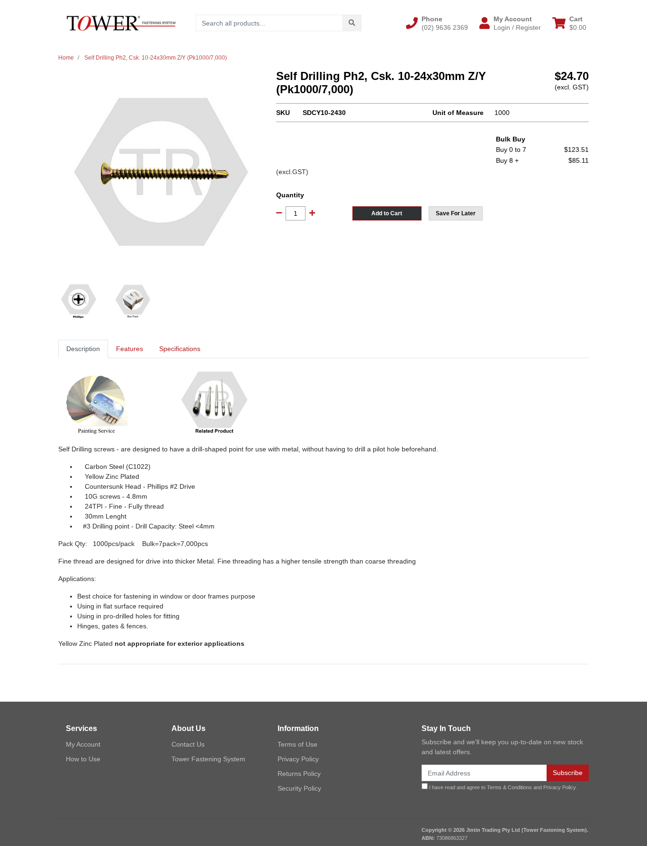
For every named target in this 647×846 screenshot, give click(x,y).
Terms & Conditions (509, 787)
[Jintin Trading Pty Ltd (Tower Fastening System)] (121, 22)
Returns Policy (299, 773)
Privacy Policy (298, 759)
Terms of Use (297, 744)
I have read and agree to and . (502, 787)
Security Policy (299, 788)
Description (83, 348)
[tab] (83, 349)
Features (129, 348)
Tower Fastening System (208, 759)
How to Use (83, 759)
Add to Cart (386, 213)
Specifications (179, 348)
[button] (437, 23)
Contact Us (188, 744)
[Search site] (351, 23)
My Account (83, 744)
